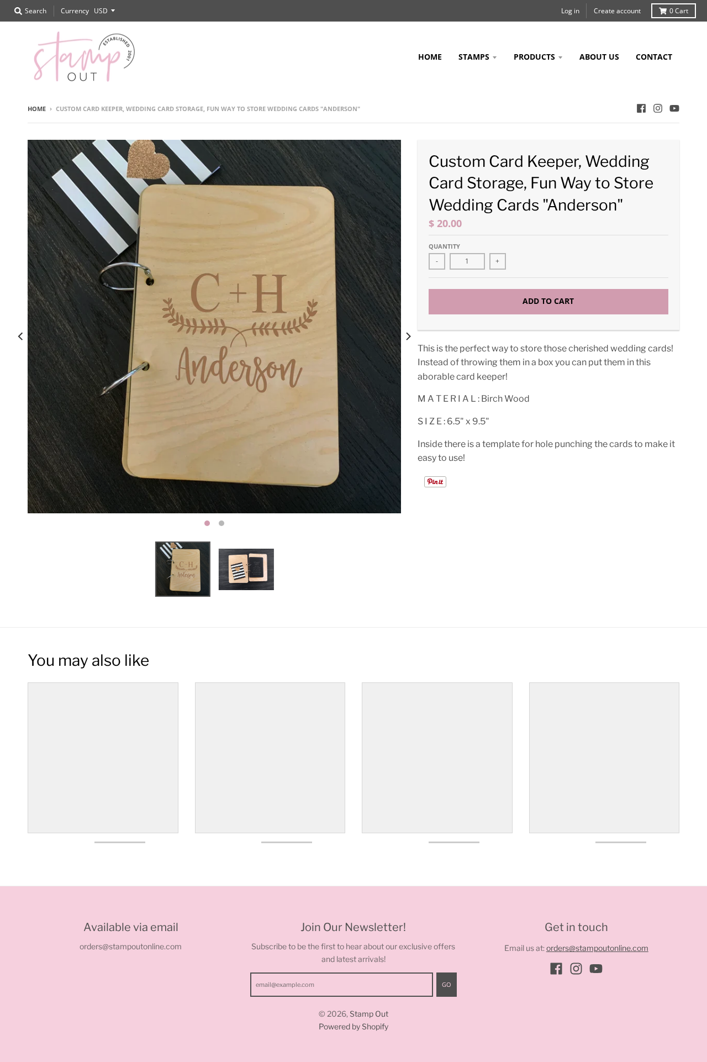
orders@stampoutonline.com (597, 948)
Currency (75, 10)
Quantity (444, 246)
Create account (617, 10)
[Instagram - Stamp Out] (658, 108)
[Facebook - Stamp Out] (641, 108)
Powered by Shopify (353, 1026)
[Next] (407, 336)
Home (37, 108)
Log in (570, 10)
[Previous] (21, 336)
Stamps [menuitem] (473, 56)
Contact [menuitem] (654, 56)
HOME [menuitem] (430, 56)
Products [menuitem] (534, 56)
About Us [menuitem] (599, 56)
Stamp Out (369, 1013)
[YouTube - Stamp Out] (674, 108)
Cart (678, 10)
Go (446, 984)
